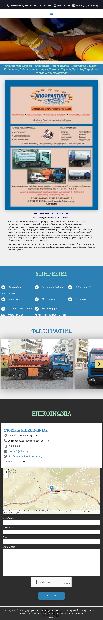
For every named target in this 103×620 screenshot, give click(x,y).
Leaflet (5, 511)
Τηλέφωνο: (8, 527)
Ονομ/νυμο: (8, 518)
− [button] (6, 476)
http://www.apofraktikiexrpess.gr (25, 456)
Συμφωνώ (51, 618)
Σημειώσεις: (9, 547)
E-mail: (6, 537)
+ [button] (6, 472)
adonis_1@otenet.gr (18, 451)
